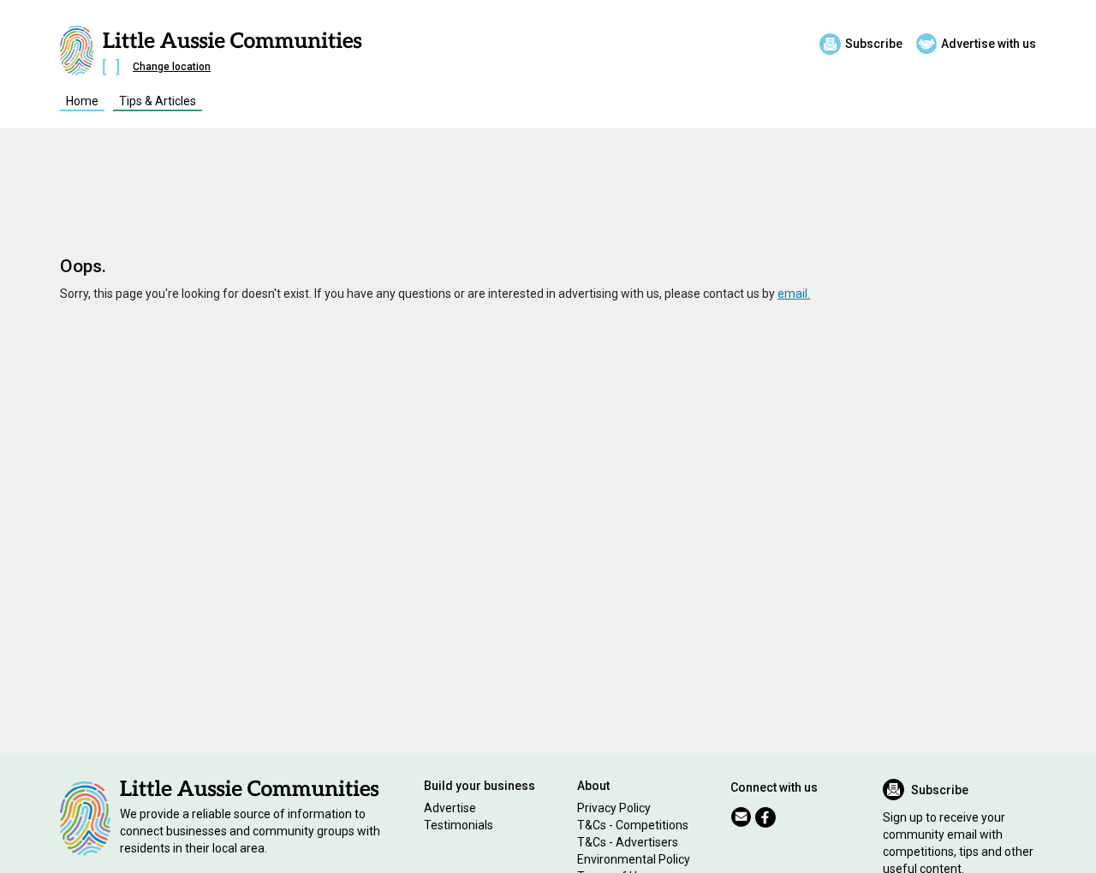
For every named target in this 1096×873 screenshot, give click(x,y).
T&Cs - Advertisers (627, 842)
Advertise (450, 808)
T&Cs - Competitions (632, 825)
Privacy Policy (614, 808)
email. (793, 293)
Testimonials (458, 825)
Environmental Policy (633, 859)
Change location (172, 67)
